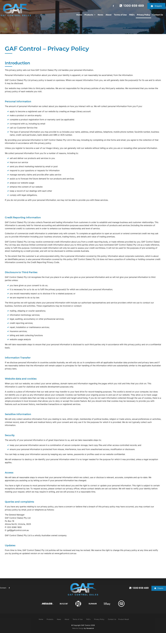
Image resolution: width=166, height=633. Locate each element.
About (108, 14)
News (100, 14)
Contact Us (157, 14)
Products (88, 14)
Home (79, 14)
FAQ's (132, 14)
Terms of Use (120, 14)
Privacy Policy (143, 14)
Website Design (77, 628)
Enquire (158, 6)
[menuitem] (41, 619)
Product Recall (123, 619)
